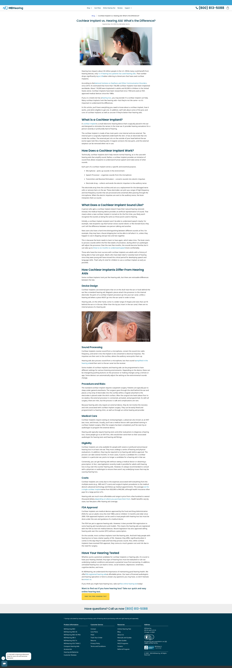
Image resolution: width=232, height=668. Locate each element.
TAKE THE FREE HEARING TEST (96, 596)
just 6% (100, 76)
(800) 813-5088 (211, 8)
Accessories (68, 649)
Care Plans (97, 8)
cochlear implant (89, 124)
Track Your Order (96, 638)
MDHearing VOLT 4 (70, 640)
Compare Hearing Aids (71, 646)
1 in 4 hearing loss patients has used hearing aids (117, 73)
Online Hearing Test (109, 8)
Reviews (120, 8)
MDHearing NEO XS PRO (72, 635)
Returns (93, 640)
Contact (93, 629)
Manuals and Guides (124, 638)
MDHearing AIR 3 (70, 638)
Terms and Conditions (98, 646)
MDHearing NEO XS (70, 632)
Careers (120, 646)
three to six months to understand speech (109, 248)
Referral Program (123, 649)
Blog (93, 16)
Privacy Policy (95, 643)
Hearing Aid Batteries (71, 652)
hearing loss (106, 98)
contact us (87, 579)
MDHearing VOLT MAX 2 (72, 643)
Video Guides (122, 640)
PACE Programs (122, 643)
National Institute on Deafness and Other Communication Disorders (120, 83)
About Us (120, 635)
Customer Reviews (70, 655)
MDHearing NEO (69, 629)
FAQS (92, 635)
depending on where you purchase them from (112, 499)
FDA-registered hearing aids (96, 574)
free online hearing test (129, 584)
